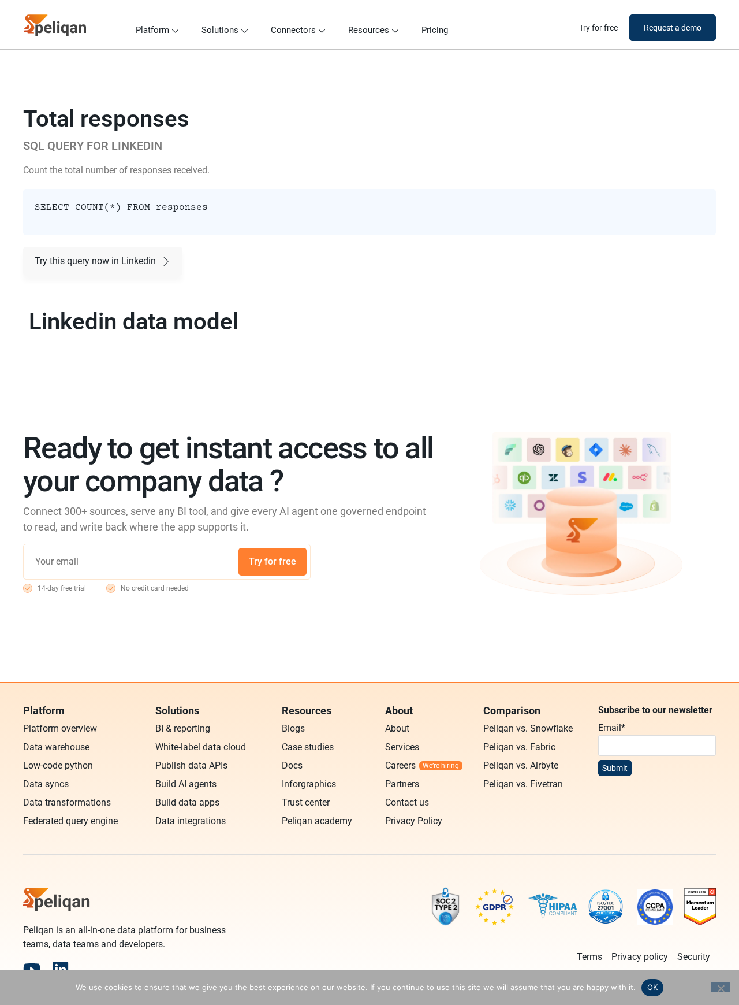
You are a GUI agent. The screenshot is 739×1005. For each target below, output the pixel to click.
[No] (720, 987)
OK (652, 987)
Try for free (272, 561)
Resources (368, 30)
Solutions (219, 30)
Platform (152, 30)
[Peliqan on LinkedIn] (60, 969)
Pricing (434, 30)
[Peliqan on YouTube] (31, 969)
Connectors (293, 30)
